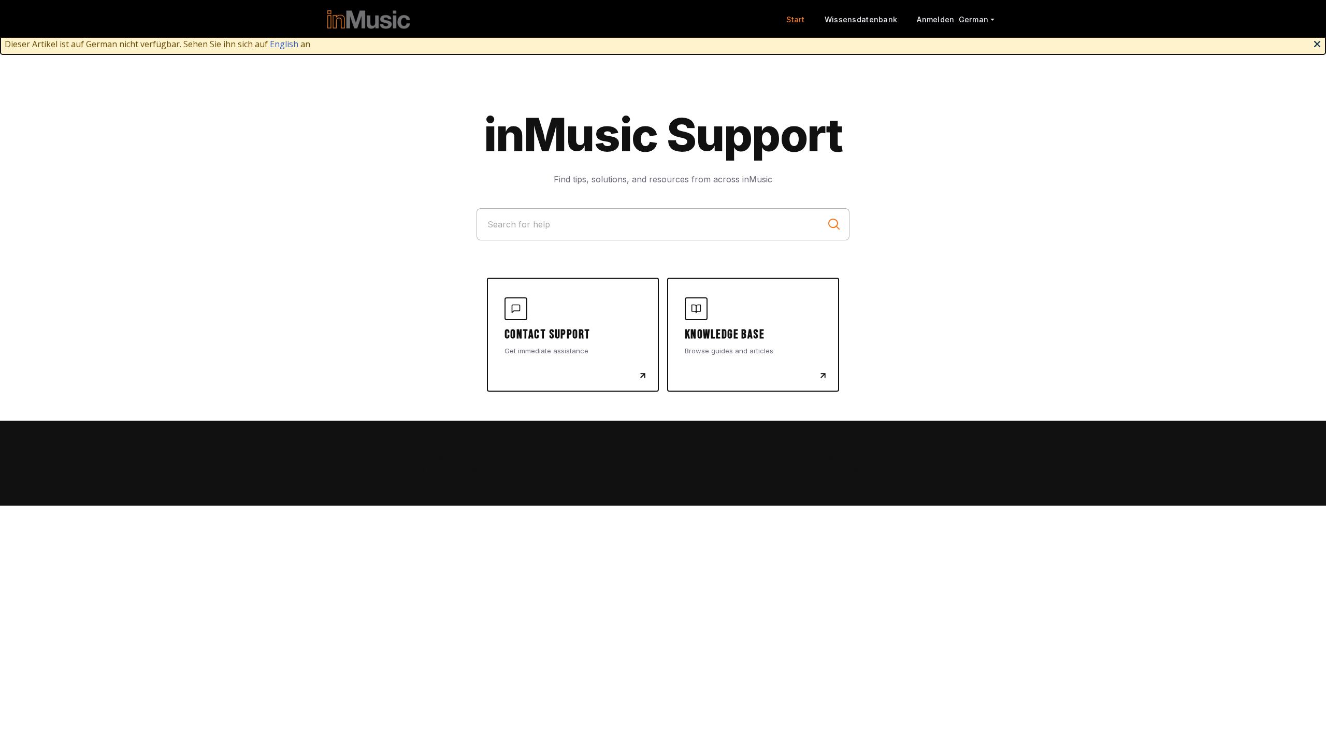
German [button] (974, 19)
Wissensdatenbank (861, 19)
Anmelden (935, 19)
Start (795, 19)
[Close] (1317, 43)
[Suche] (834, 224)
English (284, 44)
